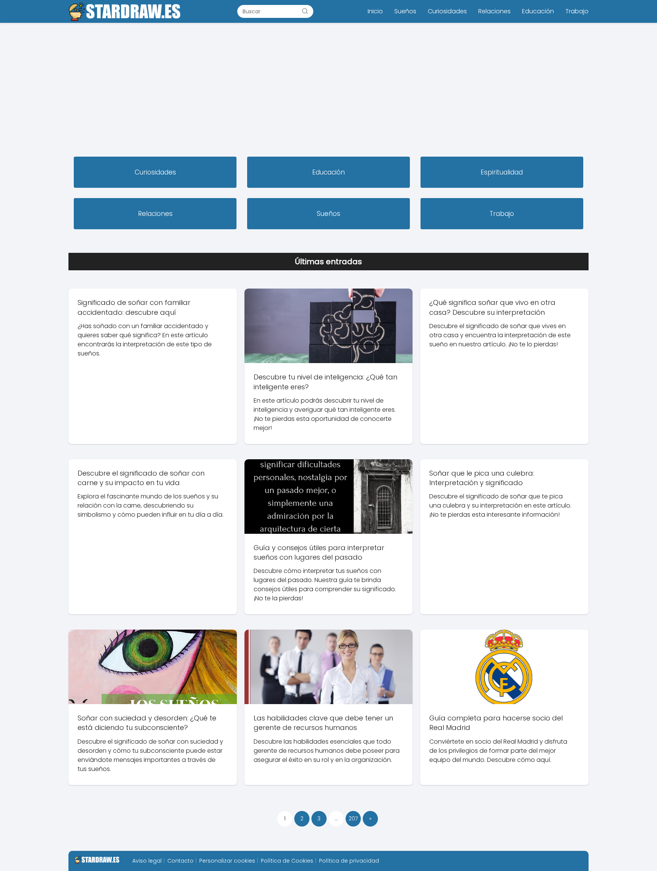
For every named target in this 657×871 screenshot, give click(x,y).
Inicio (375, 11)
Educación (538, 11)
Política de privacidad (349, 861)
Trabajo (577, 11)
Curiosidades (447, 11)
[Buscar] (305, 11)
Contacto (180, 861)
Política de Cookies (287, 861)
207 (353, 818)
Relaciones (494, 11)
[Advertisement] (328, 90)
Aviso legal (147, 861)
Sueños (405, 11)
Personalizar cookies (227, 861)
